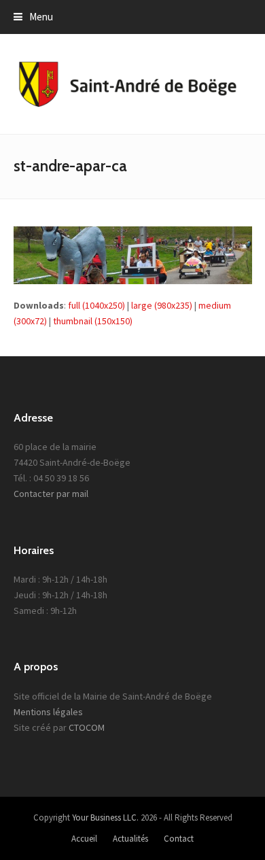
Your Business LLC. (105, 817)
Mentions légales (48, 712)
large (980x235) (161, 305)
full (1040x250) (96, 305)
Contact (179, 838)
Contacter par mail (51, 493)
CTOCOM (87, 727)
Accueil (84, 838)
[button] (33, 16)
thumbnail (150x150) (92, 321)
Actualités (130, 838)
